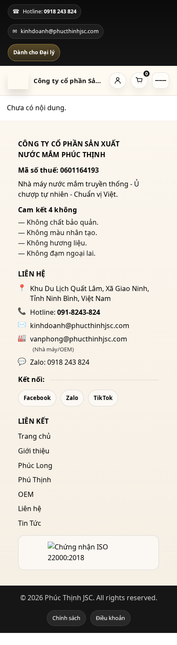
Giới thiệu (33, 451)
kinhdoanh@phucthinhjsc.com (79, 325)
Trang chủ (34, 436)
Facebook (37, 398)
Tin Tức (29, 523)
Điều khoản (110, 618)
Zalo (72, 398)
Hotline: (65, 312)
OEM (26, 494)
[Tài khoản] (117, 80)
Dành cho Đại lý (34, 52)
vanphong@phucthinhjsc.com (78, 339)
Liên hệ (29, 508)
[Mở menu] (160, 80)
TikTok (103, 398)
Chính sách (66, 618)
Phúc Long (35, 465)
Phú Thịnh (34, 479)
